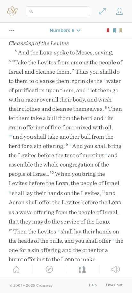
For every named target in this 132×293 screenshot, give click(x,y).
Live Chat (114, 285)
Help (93, 285)
